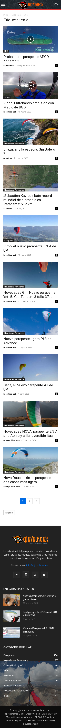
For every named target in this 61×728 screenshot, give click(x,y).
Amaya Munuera (11, 440)
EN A (6, 51)
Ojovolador (8, 65)
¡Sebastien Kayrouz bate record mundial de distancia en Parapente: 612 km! (27, 200)
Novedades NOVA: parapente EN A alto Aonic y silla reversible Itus (30, 433)
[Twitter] (35, 575)
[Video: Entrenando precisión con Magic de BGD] (30, 85)
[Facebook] (16, 575)
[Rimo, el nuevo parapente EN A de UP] (30, 228)
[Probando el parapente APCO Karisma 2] (30, 39)
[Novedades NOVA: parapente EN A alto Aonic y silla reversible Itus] (30, 414)
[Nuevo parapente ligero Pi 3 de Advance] (30, 321)
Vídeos (7, 97)
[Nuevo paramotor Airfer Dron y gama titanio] (11, 600)
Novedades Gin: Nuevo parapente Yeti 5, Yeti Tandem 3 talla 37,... (29, 294)
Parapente (8, 240)
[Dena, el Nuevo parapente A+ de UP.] (30, 367)
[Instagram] (26, 574)
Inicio (5, 14)
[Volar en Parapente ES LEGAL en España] (11, 632)
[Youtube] (44, 575)
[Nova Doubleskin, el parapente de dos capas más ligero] (30, 460)
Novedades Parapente (14, 143)
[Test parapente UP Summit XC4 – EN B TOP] (11, 616)
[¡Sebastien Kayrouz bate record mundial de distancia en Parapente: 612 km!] (30, 178)
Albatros (7, 158)
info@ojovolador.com (38, 565)
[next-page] (37, 501)
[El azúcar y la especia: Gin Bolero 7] (30, 132)
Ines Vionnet (9, 111)
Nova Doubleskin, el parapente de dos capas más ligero (29, 480)
